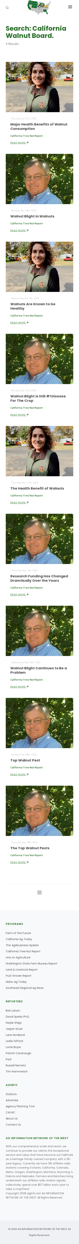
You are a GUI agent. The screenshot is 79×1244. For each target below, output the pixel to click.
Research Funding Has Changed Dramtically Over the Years (39, 578)
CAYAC (10, 1112)
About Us (12, 1118)
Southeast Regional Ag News (25, 988)
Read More (18, 142)
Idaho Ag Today (16, 982)
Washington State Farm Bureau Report (31, 963)
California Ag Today (19, 939)
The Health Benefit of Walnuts (37, 488)
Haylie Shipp (14, 1023)
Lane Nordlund (15, 1035)
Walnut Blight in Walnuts (32, 216)
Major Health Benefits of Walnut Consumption (38, 126)
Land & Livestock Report (22, 970)
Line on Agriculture (18, 957)
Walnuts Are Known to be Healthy (32, 306)
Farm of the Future (18, 933)
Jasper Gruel (14, 1029)
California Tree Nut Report (23, 951)
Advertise (12, 1100)
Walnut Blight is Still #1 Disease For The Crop (38, 398)
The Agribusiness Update (22, 945)
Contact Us (13, 1125)
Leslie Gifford (14, 1041)
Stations (11, 1094)
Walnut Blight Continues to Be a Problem (38, 670)
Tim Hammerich (17, 1071)
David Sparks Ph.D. (18, 1017)
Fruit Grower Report (18, 976)
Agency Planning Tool (20, 1106)
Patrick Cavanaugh (18, 1053)
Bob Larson (13, 1010)
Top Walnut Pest (25, 760)
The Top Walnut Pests (29, 848)
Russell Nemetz (16, 1065)
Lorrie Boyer (13, 1047)
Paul (8, 1059)
